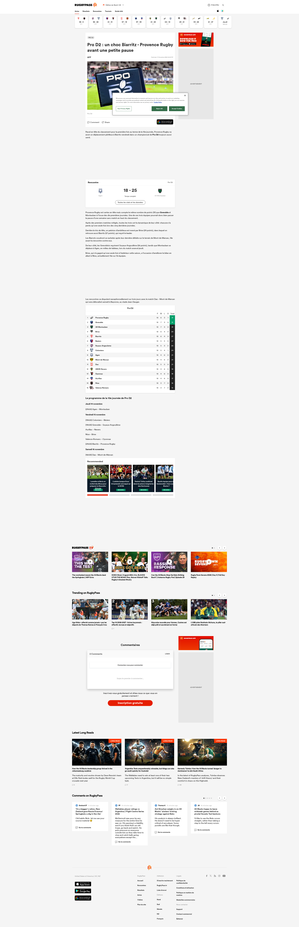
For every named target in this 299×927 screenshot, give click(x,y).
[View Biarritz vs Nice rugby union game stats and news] (81, 22)
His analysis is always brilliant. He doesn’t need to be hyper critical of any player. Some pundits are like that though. (168, 822)
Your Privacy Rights (123, 109)
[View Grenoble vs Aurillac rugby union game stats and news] (138, 22)
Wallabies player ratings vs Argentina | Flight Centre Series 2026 (129, 811)
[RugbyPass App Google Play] (98, 891)
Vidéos (140, 900)
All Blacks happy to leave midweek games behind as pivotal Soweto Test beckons (207, 811)
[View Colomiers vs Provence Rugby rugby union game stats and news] (225, 22)
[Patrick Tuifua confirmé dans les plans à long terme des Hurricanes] (143, 472)
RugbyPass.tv (162, 885)
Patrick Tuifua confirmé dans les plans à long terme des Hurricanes (143, 483)
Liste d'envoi (161, 890)
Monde (159, 909)
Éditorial (179, 919)
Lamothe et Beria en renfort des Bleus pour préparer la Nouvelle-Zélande (98, 485)
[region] (150, 104)
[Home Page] (86, 5)
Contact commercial (184, 914)
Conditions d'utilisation (185, 888)
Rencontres (97, 11)
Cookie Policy (158, 102)
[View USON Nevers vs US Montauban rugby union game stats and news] (153, 22)
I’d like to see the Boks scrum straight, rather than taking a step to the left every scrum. (207, 820)
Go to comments (83, 827)
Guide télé (119, 11)
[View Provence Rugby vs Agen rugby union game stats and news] (167, 22)
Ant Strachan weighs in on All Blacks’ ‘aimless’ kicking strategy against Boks (168, 811)
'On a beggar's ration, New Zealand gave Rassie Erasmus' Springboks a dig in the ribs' (89, 811)
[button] (96, 762)
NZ (158, 914)
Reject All (159, 109)
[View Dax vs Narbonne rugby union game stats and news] (124, 22)
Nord (159, 899)
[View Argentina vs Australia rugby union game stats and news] (210, 22)
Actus (77, 11)
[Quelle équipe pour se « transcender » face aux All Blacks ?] (166, 472)
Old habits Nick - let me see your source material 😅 (90, 819)
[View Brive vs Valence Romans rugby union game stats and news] (182, 22)
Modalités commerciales (185, 900)
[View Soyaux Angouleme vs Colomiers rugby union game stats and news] (95, 22)
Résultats (86, 11)
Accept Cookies (177, 109)
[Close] (185, 95)
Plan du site (141, 904)
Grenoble (164, 212)
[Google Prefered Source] (163, 122)
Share (107, 122)
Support (179, 909)
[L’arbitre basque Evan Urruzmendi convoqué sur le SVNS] (121, 472)
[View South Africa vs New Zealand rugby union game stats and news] (196, 22)
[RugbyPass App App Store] (98, 884)
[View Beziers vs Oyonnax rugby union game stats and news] (110, 22)
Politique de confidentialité (182, 881)
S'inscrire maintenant (165, 880)
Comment (94, 122)
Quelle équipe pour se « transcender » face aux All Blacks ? (166, 483)
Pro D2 (155, 134)
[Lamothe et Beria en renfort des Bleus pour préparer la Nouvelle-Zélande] (98, 472)
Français (160, 919)
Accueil (140, 880)
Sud (158, 904)
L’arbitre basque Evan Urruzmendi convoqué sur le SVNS (121, 483)
